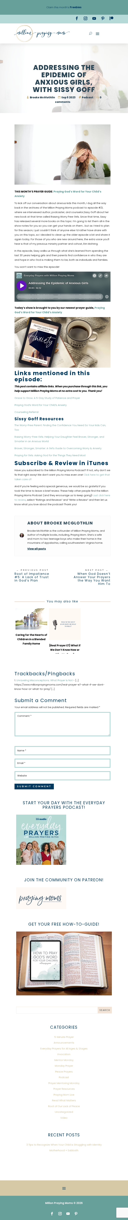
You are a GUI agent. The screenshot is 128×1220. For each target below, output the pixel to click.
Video (64, 1117)
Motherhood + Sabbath (64, 1150)
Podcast (87, 97)
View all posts (36, 549)
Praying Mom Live (64, 1094)
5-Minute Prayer (64, 1037)
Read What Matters (64, 1100)
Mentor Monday (64, 1060)
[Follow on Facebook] (76, 18)
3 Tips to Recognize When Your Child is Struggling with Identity (64, 1144)
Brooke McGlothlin (42, 97)
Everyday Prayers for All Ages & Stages (64, 1048)
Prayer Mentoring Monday (64, 1083)
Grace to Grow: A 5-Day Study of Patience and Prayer (47, 398)
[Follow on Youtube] (94, 18)
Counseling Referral (26, 412)
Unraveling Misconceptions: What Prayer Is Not (44, 680)
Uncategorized (64, 1112)
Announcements (64, 1042)
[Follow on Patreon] (111, 18)
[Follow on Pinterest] (102, 18)
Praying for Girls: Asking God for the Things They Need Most (50, 455)
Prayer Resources (64, 1089)
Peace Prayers (64, 1071)
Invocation (64, 1054)
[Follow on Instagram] (85, 18)
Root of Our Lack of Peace (64, 1106)
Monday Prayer (64, 1065)
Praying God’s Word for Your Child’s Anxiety (40, 405)
